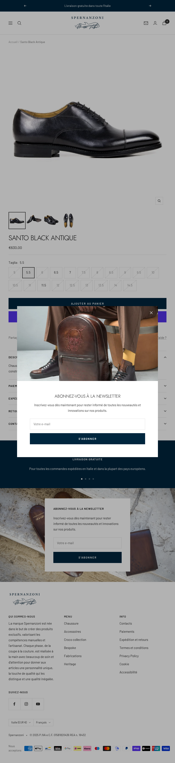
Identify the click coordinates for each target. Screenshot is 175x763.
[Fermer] (151, 312)
